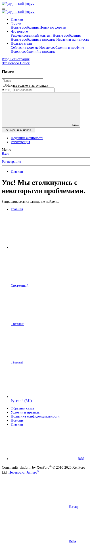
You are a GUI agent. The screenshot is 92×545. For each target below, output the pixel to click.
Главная (17, 19)
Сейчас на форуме (24, 47)
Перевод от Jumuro (23, 472)
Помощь (17, 420)
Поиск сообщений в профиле (33, 51)
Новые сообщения (25, 27)
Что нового (19, 31)
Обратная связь (22, 408)
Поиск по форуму (53, 27)
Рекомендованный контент (31, 35)
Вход (5, 153)
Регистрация (20, 142)
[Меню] (3, 9)
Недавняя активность (72, 39)
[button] (44, 247)
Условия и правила (25, 412)
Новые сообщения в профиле (33, 39)
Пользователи (21, 43)
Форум (16, 23)
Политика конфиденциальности (35, 416)
